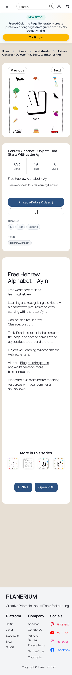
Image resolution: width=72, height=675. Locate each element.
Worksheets (42, 51)
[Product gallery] (36, 105)
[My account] (59, 6)
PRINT (23, 487)
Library (22, 51)
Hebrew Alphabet (19, 242)
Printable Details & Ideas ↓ (36, 202)
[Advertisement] (36, 417)
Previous (17, 70)
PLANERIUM (21, 596)
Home (5, 51)
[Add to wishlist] (36, 211)
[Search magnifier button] (51, 6)
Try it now (35, 37)
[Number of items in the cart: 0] (67, 6)
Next (57, 70)
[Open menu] (7, 6)
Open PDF (46, 487)
